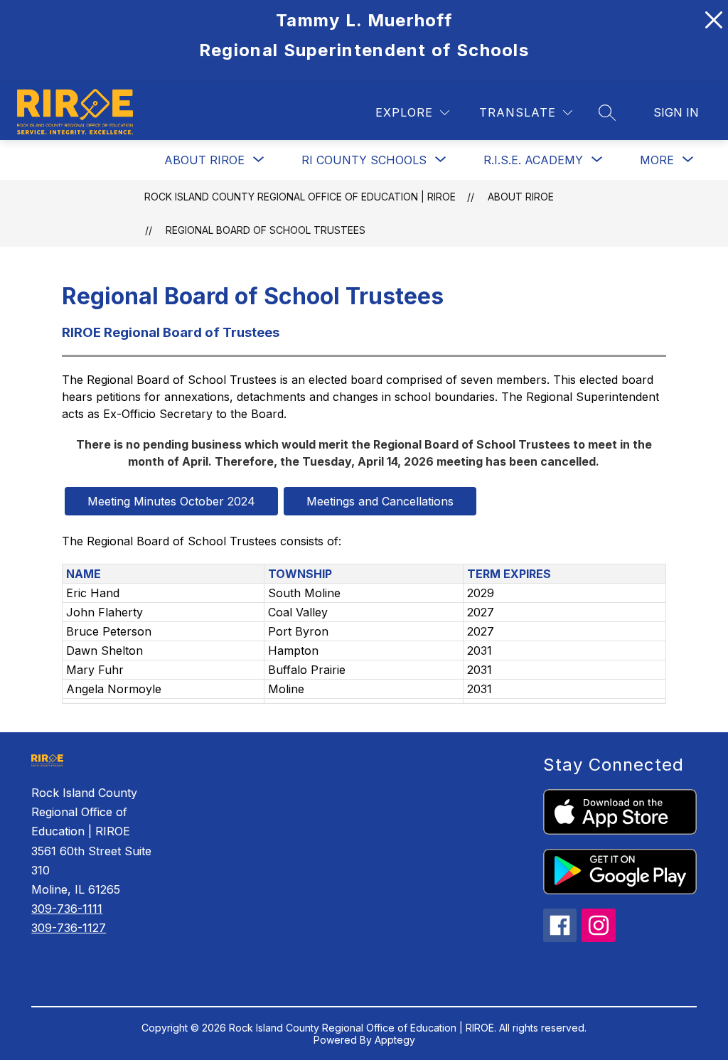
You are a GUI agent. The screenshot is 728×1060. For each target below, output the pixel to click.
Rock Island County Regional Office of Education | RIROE (300, 197)
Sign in (676, 112)
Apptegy (395, 1040)
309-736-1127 (68, 928)
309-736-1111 (66, 908)
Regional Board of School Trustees (265, 230)
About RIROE (204, 160)
